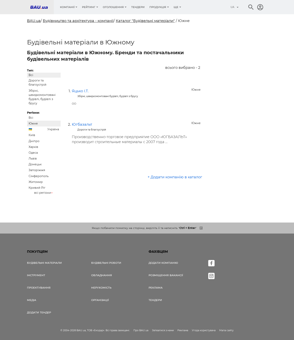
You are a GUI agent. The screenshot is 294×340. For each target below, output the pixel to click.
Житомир (36, 182)
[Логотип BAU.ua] (42, 7)
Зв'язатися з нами (163, 330)
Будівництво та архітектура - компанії (78, 21)
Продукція (157, 7)
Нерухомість (101, 287)
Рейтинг (88, 7)
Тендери (138, 7)
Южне (33, 123)
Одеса (33, 152)
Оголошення (113, 7)
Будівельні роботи (106, 262)
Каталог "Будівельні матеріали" (145, 21)
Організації (100, 300)
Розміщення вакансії (166, 275)
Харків (33, 147)
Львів (33, 158)
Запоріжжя (37, 170)
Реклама (156, 287)
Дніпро (34, 141)
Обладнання (101, 275)
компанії (67, 7)
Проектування (39, 287)
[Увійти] (260, 7)
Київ (32, 135)
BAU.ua (34, 21)
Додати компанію (163, 262)
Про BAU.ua (140, 330)
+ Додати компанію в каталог (175, 177)
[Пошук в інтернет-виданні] (251, 7)
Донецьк (35, 164)
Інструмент (36, 275)
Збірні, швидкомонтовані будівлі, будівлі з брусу (42, 97)
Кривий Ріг (37, 188)
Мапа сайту (226, 330)
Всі (31, 75)
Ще (176, 7)
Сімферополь (39, 176)
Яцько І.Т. (80, 91)
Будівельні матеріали (44, 262)
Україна (53, 129)
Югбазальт (82, 124)
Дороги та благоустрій (37, 82)
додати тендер (39, 312)
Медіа (31, 300)
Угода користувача (204, 330)
